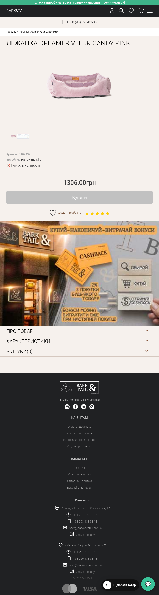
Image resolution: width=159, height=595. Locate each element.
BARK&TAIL (16, 10)
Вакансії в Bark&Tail (79, 487)
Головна (11, 31)
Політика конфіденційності (79, 439)
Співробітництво (79, 474)
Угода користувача (79, 446)
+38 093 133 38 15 (85, 521)
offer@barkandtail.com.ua (85, 528)
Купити (79, 197)
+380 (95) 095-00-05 (82, 22)
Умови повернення (79, 433)
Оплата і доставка (79, 426)
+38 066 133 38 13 (85, 558)
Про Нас (79, 467)
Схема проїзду (85, 534)
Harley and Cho (31, 159)
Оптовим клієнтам (79, 481)
